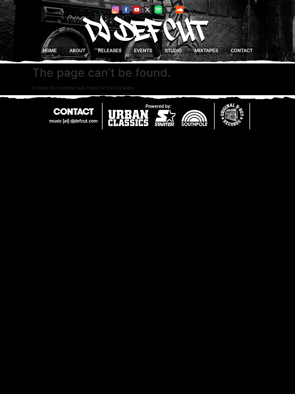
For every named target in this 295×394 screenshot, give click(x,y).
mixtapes (206, 50)
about (77, 50)
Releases (109, 50)
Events (143, 50)
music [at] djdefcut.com (73, 121)
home (50, 50)
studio (173, 50)
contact (242, 50)
